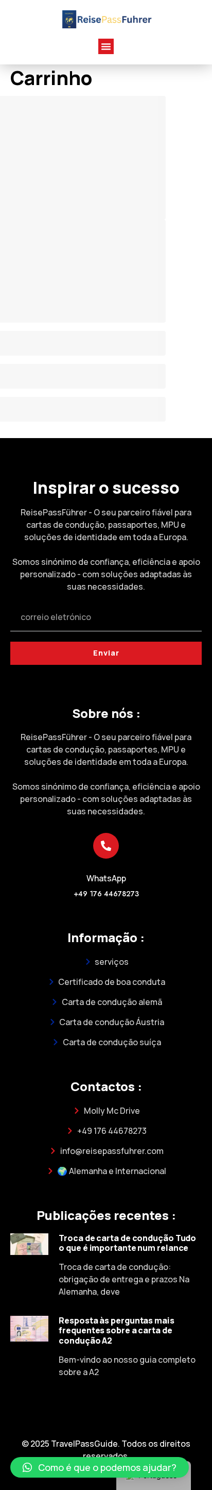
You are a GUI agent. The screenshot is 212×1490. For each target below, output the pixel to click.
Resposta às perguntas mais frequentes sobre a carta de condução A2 (116, 1330)
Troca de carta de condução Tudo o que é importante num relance (127, 1242)
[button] (106, 46)
